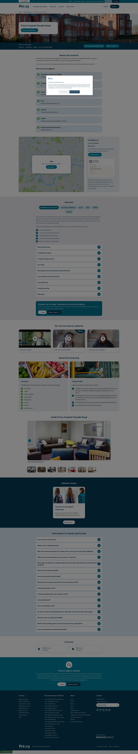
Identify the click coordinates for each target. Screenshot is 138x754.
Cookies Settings (64, 91)
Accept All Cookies (74, 91)
